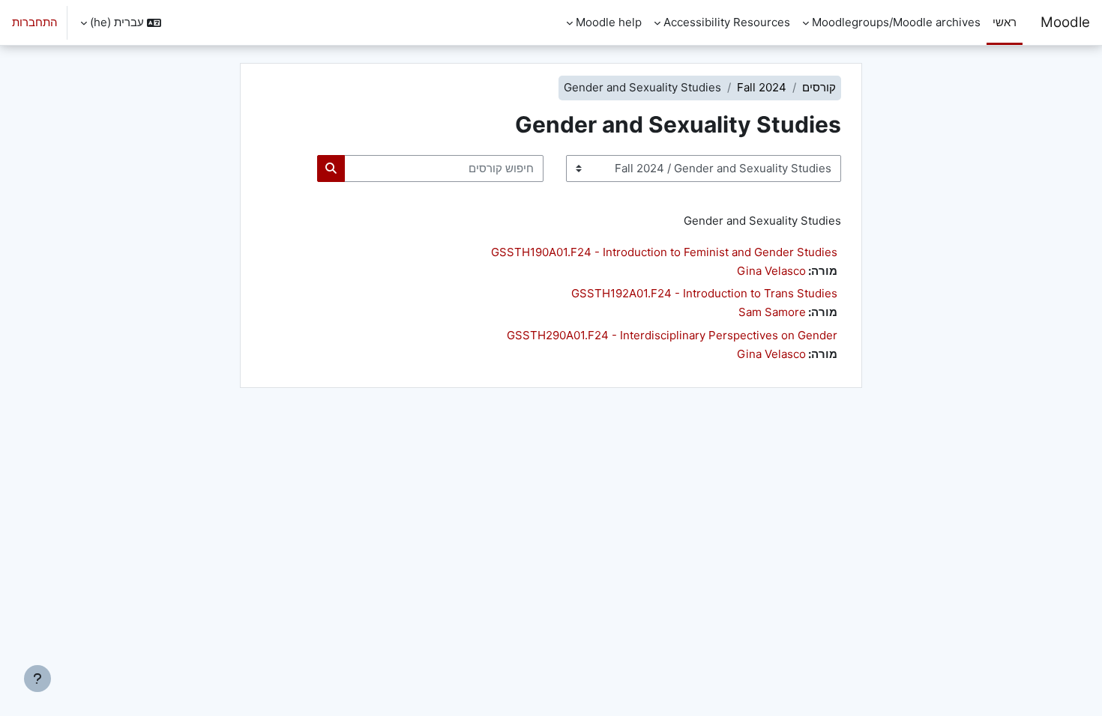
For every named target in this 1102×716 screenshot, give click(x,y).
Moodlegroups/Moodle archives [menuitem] (896, 22)
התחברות (35, 22)
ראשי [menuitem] (1005, 22)
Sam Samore (772, 312)
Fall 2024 (761, 87)
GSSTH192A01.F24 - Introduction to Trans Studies (704, 293)
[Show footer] (37, 678)
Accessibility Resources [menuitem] (726, 22)
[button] (120, 22)
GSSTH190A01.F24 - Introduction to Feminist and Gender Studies (664, 252)
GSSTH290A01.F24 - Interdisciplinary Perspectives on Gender (672, 335)
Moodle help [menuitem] (609, 22)
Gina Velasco (771, 271)
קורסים (819, 87)
